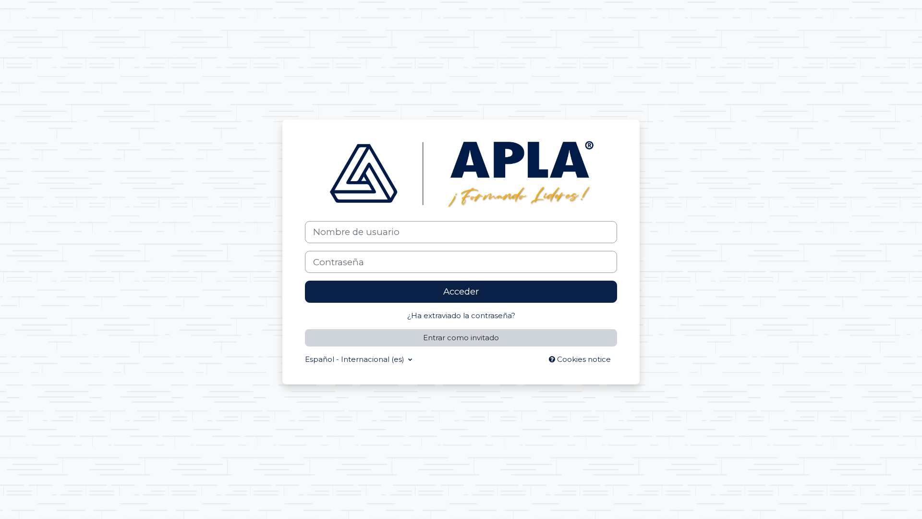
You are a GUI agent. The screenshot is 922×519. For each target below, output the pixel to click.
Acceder (461, 291)
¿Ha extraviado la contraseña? (461, 315)
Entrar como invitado (461, 337)
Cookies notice (583, 359)
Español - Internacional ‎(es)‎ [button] (355, 359)
